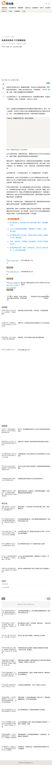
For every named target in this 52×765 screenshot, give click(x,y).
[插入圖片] (45, 598)
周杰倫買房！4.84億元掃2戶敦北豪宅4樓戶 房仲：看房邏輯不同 (29, 224)
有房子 (42, 8)
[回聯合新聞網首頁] (4, 3)
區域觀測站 (12, 8)
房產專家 (35, 8)
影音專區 (48, 8)
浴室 (24, 11)
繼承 (11, 11)
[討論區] (3, 92)
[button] (49, 3)
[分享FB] (3, 84)
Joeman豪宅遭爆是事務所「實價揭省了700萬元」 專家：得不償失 (29, 230)
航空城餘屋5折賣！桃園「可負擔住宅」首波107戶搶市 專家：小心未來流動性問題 (29, 249)
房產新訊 (4, 8)
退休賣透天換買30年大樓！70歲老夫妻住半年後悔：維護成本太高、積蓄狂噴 (29, 236)
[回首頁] (7, 3)
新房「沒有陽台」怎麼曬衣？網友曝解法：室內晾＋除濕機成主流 (29, 242)
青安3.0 (5, 11)
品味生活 (28, 8)
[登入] (46, 3)
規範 (3, 598)
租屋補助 (17, 11)
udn (2, 36)
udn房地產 (7, 36)
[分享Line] (3, 88)
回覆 (49, 598)
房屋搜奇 (20, 8)
